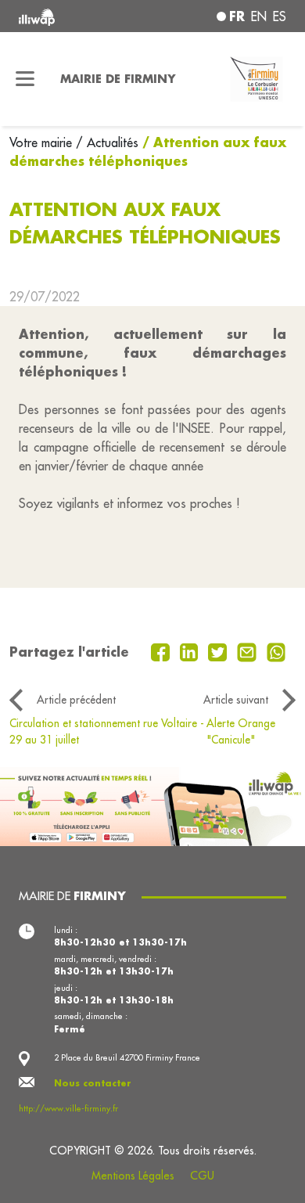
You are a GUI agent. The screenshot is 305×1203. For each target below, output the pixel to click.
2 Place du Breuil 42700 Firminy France (127, 1057)
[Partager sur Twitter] (219, 650)
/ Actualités (107, 142)
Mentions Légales (133, 1176)
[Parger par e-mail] (249, 650)
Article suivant (235, 700)
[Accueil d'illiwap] (69, 16)
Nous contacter (92, 1083)
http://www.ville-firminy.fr (68, 1108)
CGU (202, 1176)
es (279, 16)
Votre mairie (42, 142)
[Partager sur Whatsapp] (276, 650)
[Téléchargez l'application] (152, 804)
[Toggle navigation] (25, 79)
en (259, 16)
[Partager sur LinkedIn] (191, 650)
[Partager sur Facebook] (162, 650)
